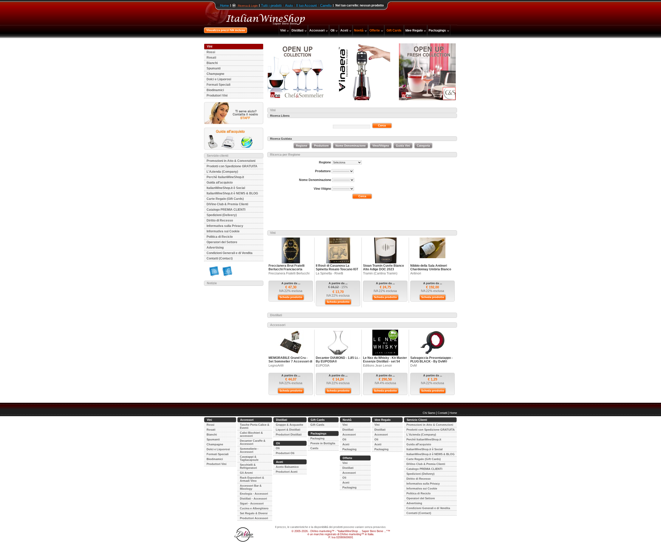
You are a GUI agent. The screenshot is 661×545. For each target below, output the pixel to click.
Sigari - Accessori (252, 503)
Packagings (437, 30)
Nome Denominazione (350, 145)
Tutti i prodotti (271, 5)
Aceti (344, 30)
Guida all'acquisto (220, 182)
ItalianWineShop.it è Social (226, 188)
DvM (413, 365)
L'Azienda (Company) (222, 171)
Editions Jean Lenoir (377, 365)
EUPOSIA (322, 365)
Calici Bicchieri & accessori (251, 434)
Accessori (317, 30)
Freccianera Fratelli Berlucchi (289, 273)
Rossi (211, 52)
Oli (332, 30)
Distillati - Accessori (253, 498)
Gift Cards (394, 30)
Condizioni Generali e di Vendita (230, 253)
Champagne (215, 74)
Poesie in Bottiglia (322, 443)
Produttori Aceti (286, 471)
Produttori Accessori (254, 518)
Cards (314, 448)
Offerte (374, 30)
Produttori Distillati (289, 434)
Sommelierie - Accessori (249, 450)
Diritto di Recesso (220, 220)
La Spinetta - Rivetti (329, 273)
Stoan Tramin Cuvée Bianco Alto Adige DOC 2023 (383, 267)
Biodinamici (215, 90)
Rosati (211, 57)
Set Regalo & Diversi (253, 513)
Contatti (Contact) (220, 258)
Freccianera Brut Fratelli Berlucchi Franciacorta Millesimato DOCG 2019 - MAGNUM (287, 271)
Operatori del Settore (222, 242)
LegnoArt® (276, 365)
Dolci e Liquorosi (219, 79)
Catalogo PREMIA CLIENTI (226, 209)
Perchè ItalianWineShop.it (225, 177)
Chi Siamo (429, 412)
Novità (359, 30)
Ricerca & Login (248, 5)
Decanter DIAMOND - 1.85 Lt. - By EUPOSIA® (338, 359)
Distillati (297, 30)
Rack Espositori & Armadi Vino (252, 479)
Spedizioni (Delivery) (222, 215)
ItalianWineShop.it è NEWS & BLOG (232, 193)
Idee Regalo (414, 30)
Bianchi (212, 63)
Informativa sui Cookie (223, 231)
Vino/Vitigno (380, 145)
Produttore (321, 145)
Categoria (423, 145)
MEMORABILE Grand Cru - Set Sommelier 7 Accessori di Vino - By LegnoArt (290, 361)
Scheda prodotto (290, 297)
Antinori (415, 273)
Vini (283, 30)
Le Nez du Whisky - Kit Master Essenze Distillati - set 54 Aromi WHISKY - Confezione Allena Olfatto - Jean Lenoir (385, 363)
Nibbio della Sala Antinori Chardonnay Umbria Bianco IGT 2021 (430, 269)
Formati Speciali (218, 84)
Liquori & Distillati (288, 429)
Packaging (317, 438)
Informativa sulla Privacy (225, 226)
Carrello (326, 5)
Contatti (442, 412)
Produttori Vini (217, 95)
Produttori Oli (285, 453)
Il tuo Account (306, 5)
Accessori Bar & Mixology (251, 487)
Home (224, 5)
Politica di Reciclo (220, 237)
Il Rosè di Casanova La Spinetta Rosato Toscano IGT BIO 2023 (337, 269)
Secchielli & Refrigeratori (248, 466)
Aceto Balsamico (287, 466)
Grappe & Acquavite (289, 424)
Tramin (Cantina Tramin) (380, 273)
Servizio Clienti (417, 419)
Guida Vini (403, 145)
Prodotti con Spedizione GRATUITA (232, 166)
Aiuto (289, 5)
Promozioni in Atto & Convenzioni (231, 161)
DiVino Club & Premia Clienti (227, 204)
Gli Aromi (246, 472)
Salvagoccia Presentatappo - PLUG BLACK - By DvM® (431, 359)
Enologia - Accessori (254, 493)
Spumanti (214, 68)
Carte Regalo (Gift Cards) (225, 199)
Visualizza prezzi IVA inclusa (225, 30)
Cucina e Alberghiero (254, 508)
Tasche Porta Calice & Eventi (254, 426)
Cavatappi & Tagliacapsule (249, 458)
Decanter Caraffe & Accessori (252, 442)
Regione (301, 145)
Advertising (215, 247)
